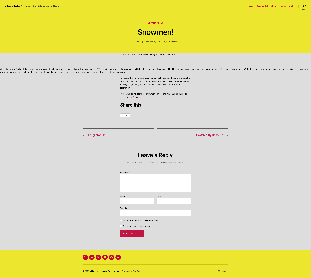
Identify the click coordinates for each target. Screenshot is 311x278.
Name (123, 196)
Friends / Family (286, 6)
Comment (125, 172)
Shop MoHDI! (262, 6)
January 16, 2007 (153, 42)
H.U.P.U (132, 97)
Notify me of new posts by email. (136, 226)
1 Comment (173, 42)
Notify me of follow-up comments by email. (140, 220)
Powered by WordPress (132, 271)
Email (160, 196)
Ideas (251, 6)
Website (123, 208)
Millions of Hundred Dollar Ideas (17, 6)
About (273, 6)
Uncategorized (155, 23)
